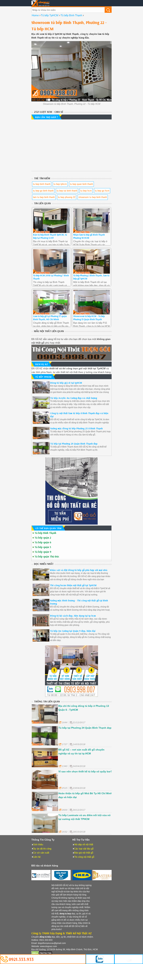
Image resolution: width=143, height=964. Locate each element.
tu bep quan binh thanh (81, 184)
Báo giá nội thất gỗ (83, 852)
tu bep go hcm (102, 190)
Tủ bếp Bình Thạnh (45, 533)
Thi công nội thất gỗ (84, 857)
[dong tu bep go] (71, 523)
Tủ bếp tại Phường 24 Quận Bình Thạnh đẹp (73, 443)
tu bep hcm (86, 190)
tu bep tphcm (60, 184)
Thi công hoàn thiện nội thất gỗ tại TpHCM (73, 585)
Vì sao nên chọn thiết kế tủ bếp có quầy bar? (85, 771)
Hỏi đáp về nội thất (83, 844)
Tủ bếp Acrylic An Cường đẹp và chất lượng (73, 398)
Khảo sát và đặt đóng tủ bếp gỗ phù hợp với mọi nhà (78, 570)
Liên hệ (36, 857)
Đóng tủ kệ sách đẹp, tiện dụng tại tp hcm (73, 615)
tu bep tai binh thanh (67, 190)
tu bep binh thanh (41, 184)
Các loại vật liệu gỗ (83, 848)
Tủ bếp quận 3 (43, 547)
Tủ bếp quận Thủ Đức (47, 556)
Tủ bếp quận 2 (43, 537)
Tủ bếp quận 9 (43, 551)
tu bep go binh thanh (43, 190)
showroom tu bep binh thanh (92, 197)
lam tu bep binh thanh (44, 197)
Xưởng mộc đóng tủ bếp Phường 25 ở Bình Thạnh (76, 428)
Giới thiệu (38, 844)
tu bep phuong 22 (66, 197)
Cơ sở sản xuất (41, 852)
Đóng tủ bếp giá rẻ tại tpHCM (66, 382)
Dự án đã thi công (42, 848)
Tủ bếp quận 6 (43, 542)
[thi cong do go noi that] (71, 696)
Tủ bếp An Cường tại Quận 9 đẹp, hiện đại (72, 630)
